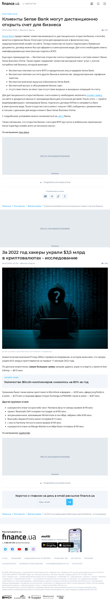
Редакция (16, 558)
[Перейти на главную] (10, 4)
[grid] (55, 363)
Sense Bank (8, 36)
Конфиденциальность (57, 564)
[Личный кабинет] (92, 4)
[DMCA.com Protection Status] (7, 600)
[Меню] (104, 4)
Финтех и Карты (27, 30)
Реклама (88, 558)
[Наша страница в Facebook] (12, 549)
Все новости (19, 206)
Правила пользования (31, 564)
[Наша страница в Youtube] (19, 549)
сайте (61, 116)
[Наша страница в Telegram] (5, 549)
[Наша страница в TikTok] (26, 549)
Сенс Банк (24, 132)
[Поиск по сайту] (98, 4)
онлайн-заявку (94, 95)
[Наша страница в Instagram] (33, 549)
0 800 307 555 (30, 4)
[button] (69, 502)
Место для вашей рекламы (55, 156)
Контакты (77, 564)
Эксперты (76, 558)
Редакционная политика (38, 558)
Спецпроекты (9, 564)
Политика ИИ (61, 558)
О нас (5, 558)
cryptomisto (24, 433)
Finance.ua (6, 206)
